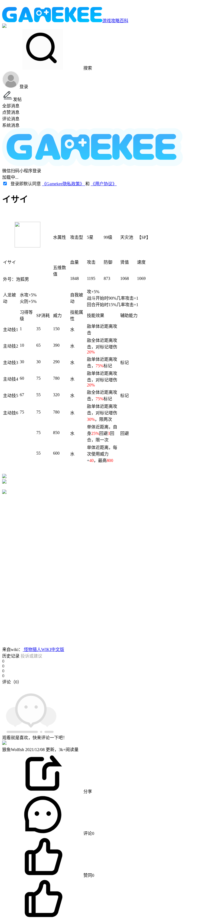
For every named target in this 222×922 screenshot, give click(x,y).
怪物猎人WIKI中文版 (43, 649)
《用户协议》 (104, 183)
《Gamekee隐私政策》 (63, 183)
